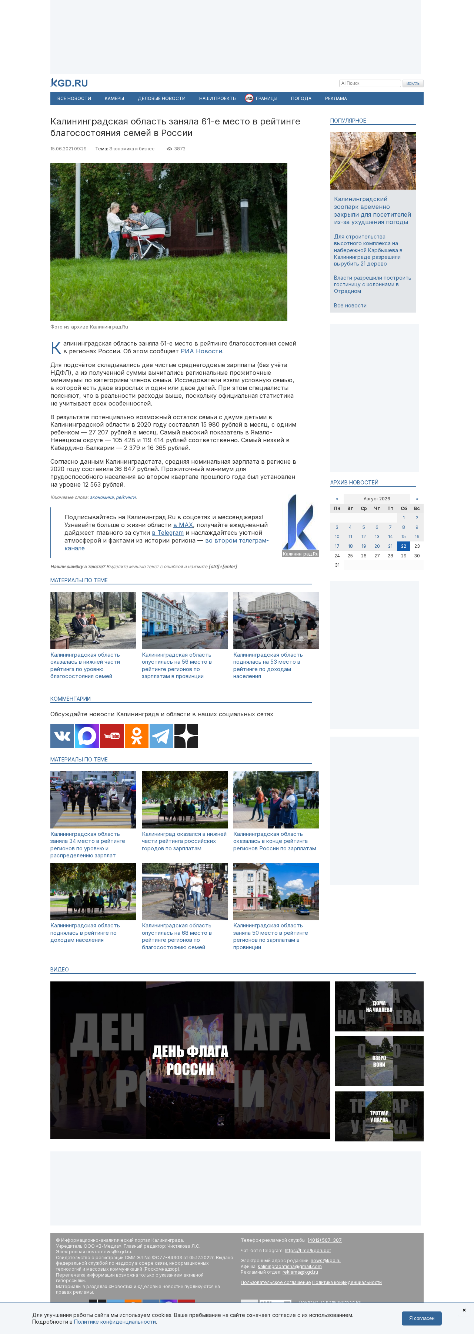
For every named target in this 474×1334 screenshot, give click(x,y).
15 (403, 536)
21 (390, 546)
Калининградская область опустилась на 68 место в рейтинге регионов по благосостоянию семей (177, 936)
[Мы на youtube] (112, 736)
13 (377, 536)
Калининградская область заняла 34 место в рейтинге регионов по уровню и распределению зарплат (87, 844)
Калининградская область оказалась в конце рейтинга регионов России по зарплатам (274, 841)
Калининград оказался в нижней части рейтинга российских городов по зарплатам (184, 841)
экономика (102, 497)
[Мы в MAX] (87, 736)
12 (363, 536)
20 (377, 546)
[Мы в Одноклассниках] (136, 736)
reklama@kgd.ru (300, 1272)
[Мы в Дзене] (186, 736)
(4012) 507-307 (325, 1240)
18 (350, 546)
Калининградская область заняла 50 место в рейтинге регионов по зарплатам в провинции (270, 936)
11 (350, 536)
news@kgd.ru (326, 1260)
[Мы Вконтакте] (62, 736)
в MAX (183, 524)
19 (363, 546)
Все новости (350, 305)
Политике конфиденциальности (115, 1321)
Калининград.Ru (300, 554)
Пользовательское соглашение (276, 1282)
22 (403, 546)
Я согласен (421, 1318)
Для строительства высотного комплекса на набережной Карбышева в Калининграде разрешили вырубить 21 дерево (368, 250)
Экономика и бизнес (131, 148)
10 (337, 536)
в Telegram (168, 532)
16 (417, 536)
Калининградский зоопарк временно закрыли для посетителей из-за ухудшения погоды (372, 210)
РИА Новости (201, 351)
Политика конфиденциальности (347, 1282)
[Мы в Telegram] (161, 736)
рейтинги (126, 497)
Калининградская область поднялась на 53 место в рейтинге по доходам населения (268, 665)
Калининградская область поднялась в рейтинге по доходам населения (85, 932)
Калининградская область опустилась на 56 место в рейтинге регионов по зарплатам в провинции (177, 665)
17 (337, 546)
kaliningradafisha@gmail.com (290, 1266)
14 (390, 536)
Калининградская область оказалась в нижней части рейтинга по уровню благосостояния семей (85, 665)
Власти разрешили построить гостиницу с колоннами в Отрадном (372, 284)
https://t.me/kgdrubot (308, 1250)
